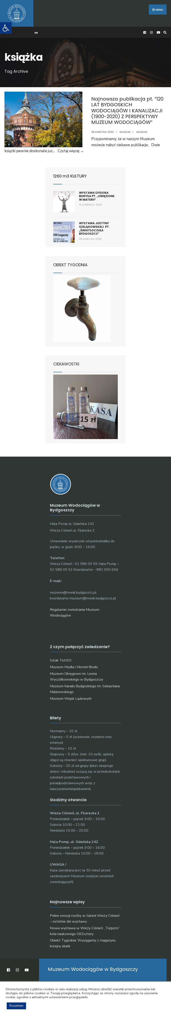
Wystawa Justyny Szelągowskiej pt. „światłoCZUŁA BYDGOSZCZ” (94, 228)
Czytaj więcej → (71, 150)
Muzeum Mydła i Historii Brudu (74, 667)
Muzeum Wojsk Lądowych (71, 698)
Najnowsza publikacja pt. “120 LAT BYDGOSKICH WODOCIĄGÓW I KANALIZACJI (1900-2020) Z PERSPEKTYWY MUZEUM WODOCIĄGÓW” (127, 110)
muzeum (141, 132)
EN (36, 32)
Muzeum (125, 132)
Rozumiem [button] (16, 1006)
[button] (6, 28)
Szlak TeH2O (60, 660)
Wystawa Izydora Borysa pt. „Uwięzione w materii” (96, 196)
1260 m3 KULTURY (70, 176)
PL (10, 32)
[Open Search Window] (164, 32)
